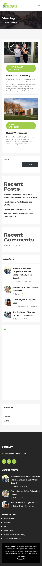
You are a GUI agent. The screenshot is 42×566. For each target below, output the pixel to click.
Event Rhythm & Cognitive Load (17, 209)
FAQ (5, 526)
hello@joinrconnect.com (15, 453)
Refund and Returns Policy (14, 535)
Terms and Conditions (12, 539)
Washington (14, 70)
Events (23, 306)
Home (7, 22)
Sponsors (7, 522)
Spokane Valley (16, 67)
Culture (17, 281)
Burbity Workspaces (16, 133)
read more (21, 556)
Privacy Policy (9, 530)
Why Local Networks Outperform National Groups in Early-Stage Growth (25, 480)
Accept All (21, 559)
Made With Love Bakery (18, 75)
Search (6, 160)
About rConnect (10, 518)
